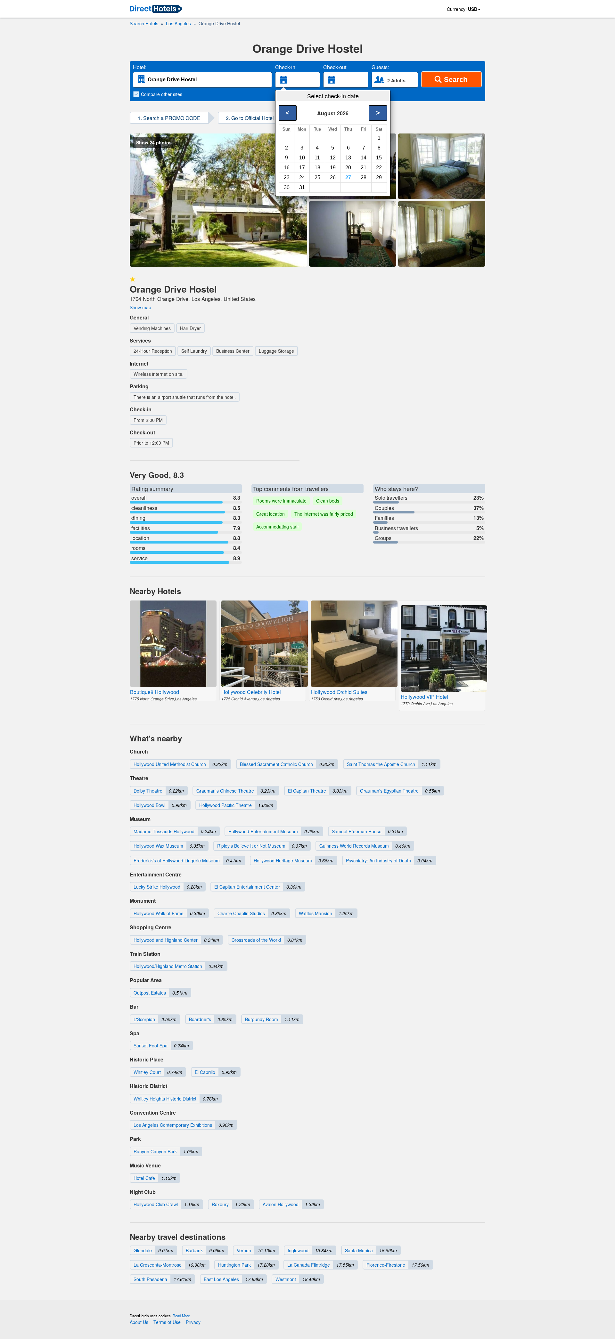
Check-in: (286, 67)
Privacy (193, 1322)
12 (333, 157)
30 (287, 187)
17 (302, 167)
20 (348, 167)
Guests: (380, 67)
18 (317, 167)
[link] (156, 9)
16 (287, 167)
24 (302, 177)
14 (363, 157)
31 (302, 187)
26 (333, 177)
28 (363, 177)
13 (348, 157)
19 (333, 167)
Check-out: (335, 67)
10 (302, 157)
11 (317, 157)
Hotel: (139, 67)
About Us (139, 1322)
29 (379, 177)
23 (287, 177)
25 (317, 177)
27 (348, 177)
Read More (181, 1315)
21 (363, 167)
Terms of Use (167, 1322)
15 (379, 157)
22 (379, 167)
